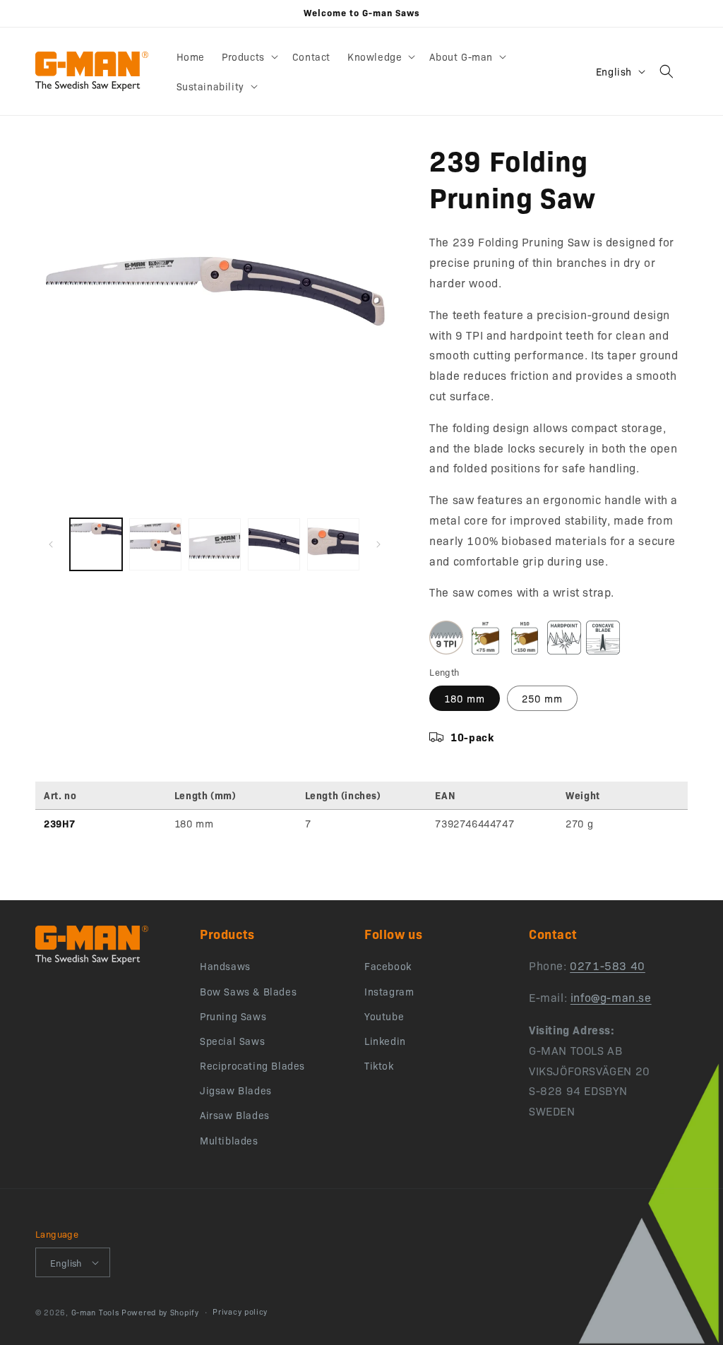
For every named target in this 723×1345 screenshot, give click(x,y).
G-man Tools (95, 1312)
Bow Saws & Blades (248, 991)
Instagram (389, 991)
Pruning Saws (233, 1016)
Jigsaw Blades (236, 1090)
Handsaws (225, 966)
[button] (248, 56)
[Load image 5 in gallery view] (274, 544)
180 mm (464, 698)
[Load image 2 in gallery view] (155, 544)
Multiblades (229, 1140)
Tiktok (379, 1065)
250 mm (542, 698)
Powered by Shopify (160, 1312)
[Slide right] (378, 544)
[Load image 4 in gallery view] (215, 544)
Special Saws (232, 1040)
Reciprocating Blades (252, 1065)
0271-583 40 (607, 965)
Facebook (388, 966)
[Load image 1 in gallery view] (96, 544)
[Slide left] (50, 544)
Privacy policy (240, 1311)
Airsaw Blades (235, 1114)
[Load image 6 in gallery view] (333, 544)
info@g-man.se (611, 997)
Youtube (384, 1016)
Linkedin (385, 1040)
